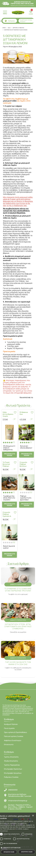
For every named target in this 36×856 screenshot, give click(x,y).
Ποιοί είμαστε (9, 728)
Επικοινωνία (8, 744)
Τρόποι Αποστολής (11, 757)
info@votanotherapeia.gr (17, 801)
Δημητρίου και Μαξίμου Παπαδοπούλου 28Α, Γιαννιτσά (19, 795)
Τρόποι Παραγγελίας (12, 765)
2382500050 (13, 790)
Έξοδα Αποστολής (11, 761)
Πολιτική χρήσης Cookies (13, 736)
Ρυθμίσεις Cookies (11, 777)
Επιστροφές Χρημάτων (13, 773)
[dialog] (18, 834)
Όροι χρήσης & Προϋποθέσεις (15, 732)
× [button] (33, 815)
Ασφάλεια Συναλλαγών (12, 740)
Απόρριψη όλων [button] (26, 852)
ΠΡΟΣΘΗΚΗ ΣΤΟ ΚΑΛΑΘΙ (9, 454)
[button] (18, 847)
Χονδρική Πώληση (11, 724)
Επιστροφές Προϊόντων (13, 769)
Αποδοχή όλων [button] (9, 852)
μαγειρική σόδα (9, 101)
